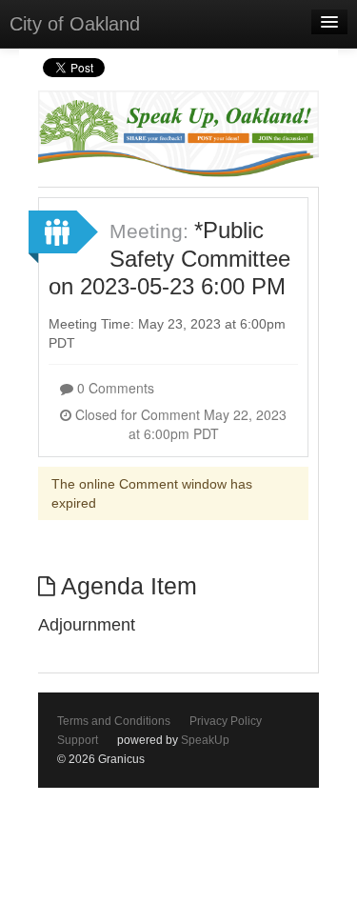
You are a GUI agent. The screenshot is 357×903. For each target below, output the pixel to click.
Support (77, 740)
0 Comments (113, 387)
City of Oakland (75, 23)
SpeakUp (205, 740)
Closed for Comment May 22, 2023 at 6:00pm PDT (179, 424)
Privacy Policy (225, 721)
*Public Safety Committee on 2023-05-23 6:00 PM (169, 258)
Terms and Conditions (113, 721)
